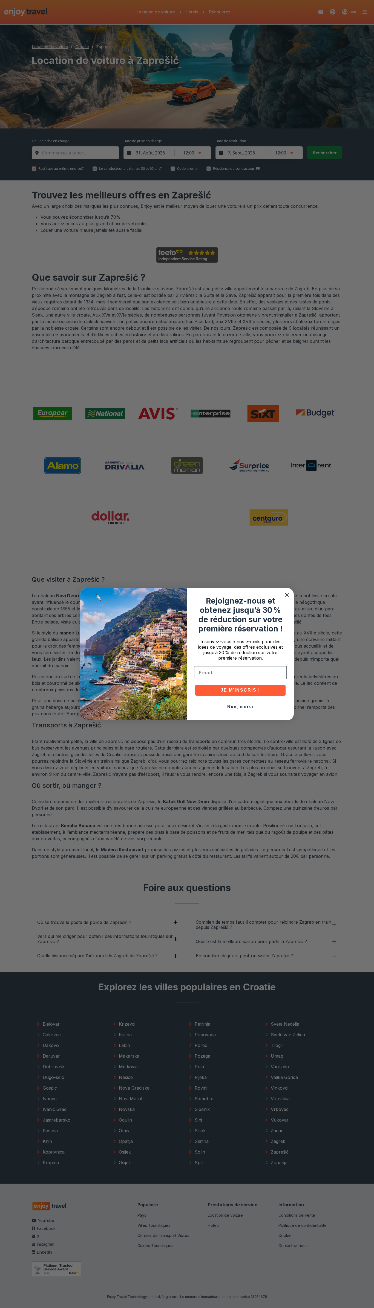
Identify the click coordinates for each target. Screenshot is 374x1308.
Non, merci (240, 706)
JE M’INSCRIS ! (240, 690)
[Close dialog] (287, 595)
